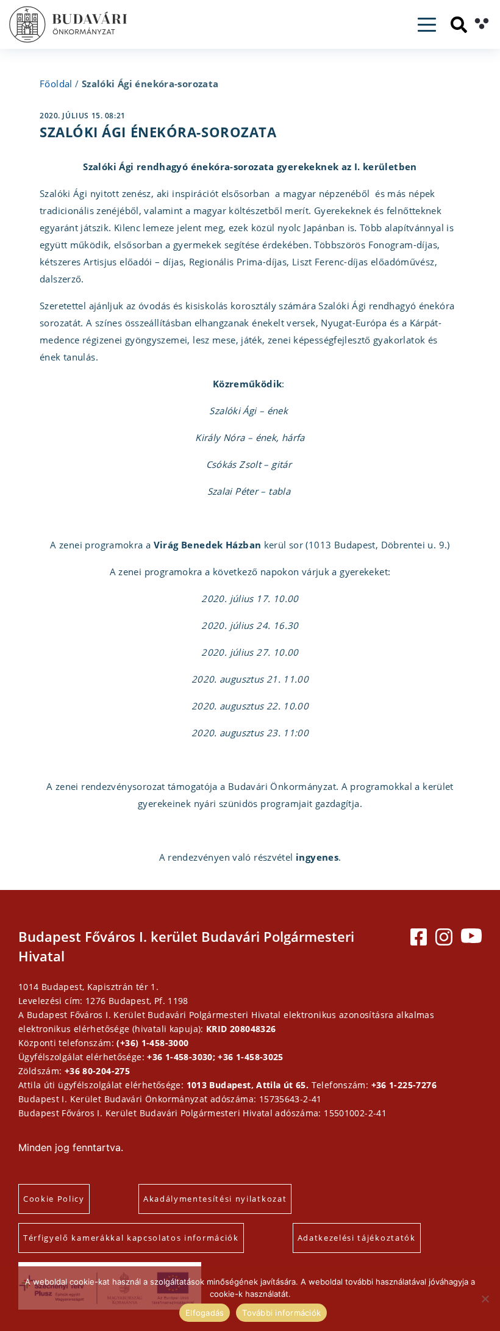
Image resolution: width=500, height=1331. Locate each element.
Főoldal (56, 83)
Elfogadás (204, 1313)
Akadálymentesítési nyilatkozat (215, 1198)
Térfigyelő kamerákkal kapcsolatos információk (131, 1237)
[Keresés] (458, 24)
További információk (281, 1313)
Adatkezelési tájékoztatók (357, 1237)
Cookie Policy (54, 1198)
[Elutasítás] (485, 1299)
